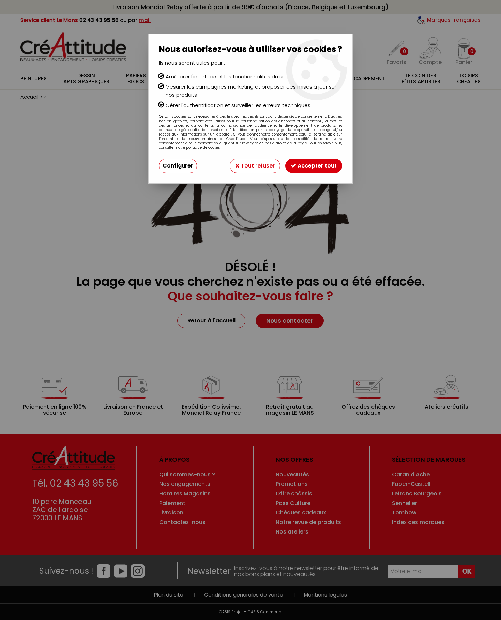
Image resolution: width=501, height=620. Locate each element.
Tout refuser (257, 166)
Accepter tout (316, 166)
